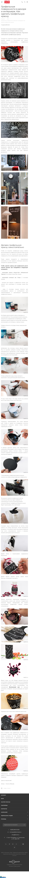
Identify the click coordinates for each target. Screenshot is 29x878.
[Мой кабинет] (27, 2)
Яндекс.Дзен (23, 844)
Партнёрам (4, 805)
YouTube (12, 844)
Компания (4, 812)
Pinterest (14, 847)
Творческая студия (7, 815)
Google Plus (19, 844)
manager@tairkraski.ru (15, 832)
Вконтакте (5, 844)
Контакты (4, 808)
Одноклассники (16, 844)
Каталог (3, 795)
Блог (2, 798)
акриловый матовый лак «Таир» (11, 277)
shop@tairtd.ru (15, 834)
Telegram (9, 844)
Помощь (3, 819)
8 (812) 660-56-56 (14, 829)
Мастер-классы (5, 801)
